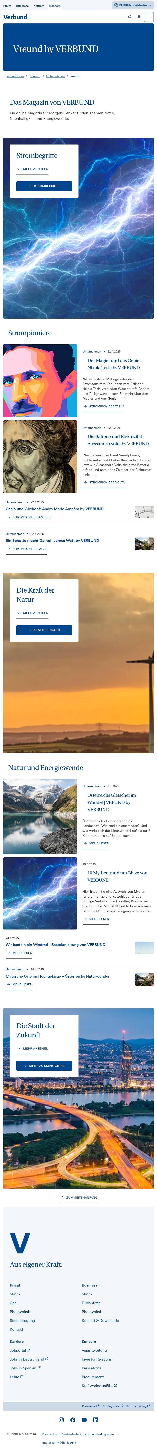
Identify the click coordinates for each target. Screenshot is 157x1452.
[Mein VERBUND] (139, 17)
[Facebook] (72, 1419)
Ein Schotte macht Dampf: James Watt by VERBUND (52, 540)
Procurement (93, 1377)
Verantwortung (94, 1350)
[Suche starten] (129, 17)
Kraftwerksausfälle (98, 1386)
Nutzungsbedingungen (99, 1434)
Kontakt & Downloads (100, 1320)
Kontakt (16, 1329)
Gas (13, 1303)
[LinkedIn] (95, 1419)
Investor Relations (97, 1359)
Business (89, 1285)
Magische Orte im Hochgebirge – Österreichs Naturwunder (58, 976)
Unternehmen (55, 76)
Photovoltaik (20, 1312)
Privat (15, 1285)
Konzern (35, 76)
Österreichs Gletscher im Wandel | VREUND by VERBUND (111, 802)
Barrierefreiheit (71, 1434)
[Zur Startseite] (15, 17)
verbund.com (15, 76)
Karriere (17, 1341)
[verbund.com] (20, 1243)
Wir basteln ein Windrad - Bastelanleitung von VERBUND (55, 944)
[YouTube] (84, 1419)
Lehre (15, 1377)
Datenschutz (50, 1434)
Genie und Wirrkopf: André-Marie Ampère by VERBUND (55, 509)
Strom (15, 1294)
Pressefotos (91, 1368)
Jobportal (18, 1350)
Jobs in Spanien (23, 1368)
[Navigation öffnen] (149, 17)
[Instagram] (61, 1419)
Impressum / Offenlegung (59, 1442)
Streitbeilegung (22, 1320)
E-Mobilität (91, 1303)
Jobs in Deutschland (27, 1359)
